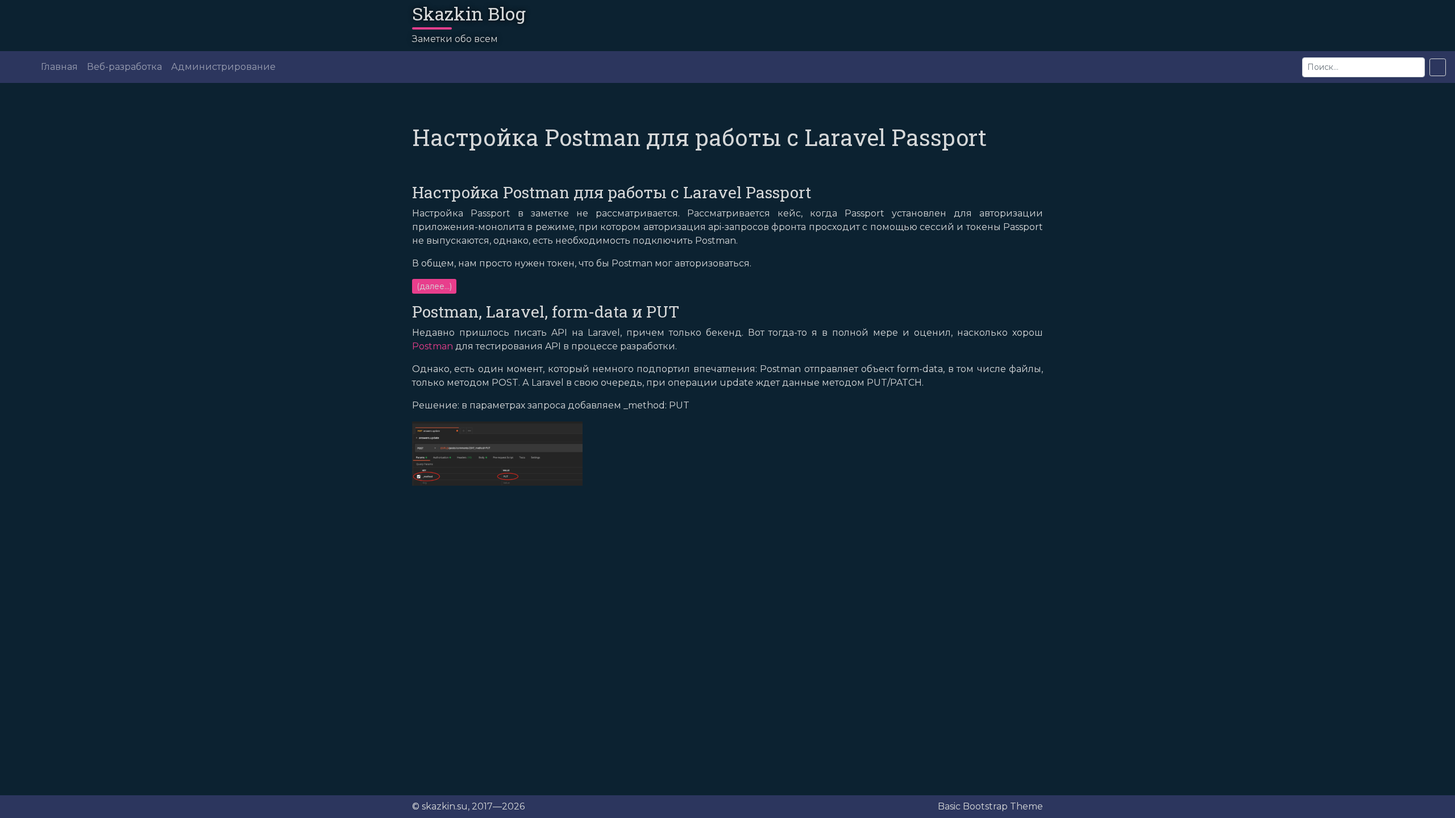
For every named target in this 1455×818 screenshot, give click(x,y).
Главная (59, 66)
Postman (432, 346)
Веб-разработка (124, 66)
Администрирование (223, 66)
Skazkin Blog (469, 13)
